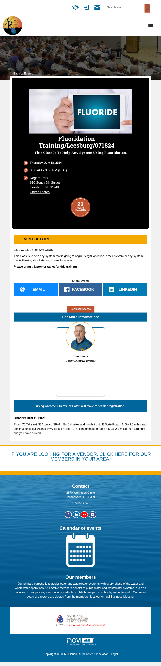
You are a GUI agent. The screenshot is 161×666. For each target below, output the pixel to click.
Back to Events (23, 73)
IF (13, 454)
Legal (114, 654)
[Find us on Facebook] (68, 514)
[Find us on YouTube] (84, 514)
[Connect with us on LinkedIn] (76, 514)
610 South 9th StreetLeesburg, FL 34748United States (45, 187)
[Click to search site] (147, 8)
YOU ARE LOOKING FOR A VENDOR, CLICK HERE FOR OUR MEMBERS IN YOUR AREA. (83, 457)
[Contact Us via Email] (92, 514)
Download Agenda (80, 309)
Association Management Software (81, 644)
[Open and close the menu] (89, 26)
